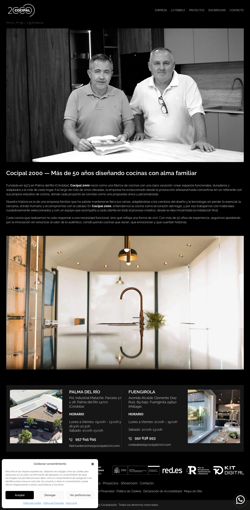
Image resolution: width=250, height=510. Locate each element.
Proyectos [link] (196, 10)
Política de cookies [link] (32, 503)
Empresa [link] (161, 10)
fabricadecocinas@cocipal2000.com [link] (94, 446)
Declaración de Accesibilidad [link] (162, 491)
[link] (21, 10)
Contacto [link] (237, 10)
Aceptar (20, 495)
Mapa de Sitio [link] (193, 491)
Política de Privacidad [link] (53, 503)
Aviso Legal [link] (71, 503)
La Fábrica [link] (178, 10)
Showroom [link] (129, 483)
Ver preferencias (80, 495)
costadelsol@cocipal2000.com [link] (149, 444)
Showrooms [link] (217, 10)
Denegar (49, 495)
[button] (92, 464)
